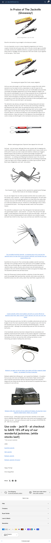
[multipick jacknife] (25, 342)
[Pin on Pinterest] (15, 480)
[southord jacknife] (25, 221)
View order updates (38, 493)
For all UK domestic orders (15, 493)
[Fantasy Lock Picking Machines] (2, 541)
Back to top (25, 498)
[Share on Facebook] (12, 480)
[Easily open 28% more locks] (49, 541)
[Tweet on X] (9, 480)
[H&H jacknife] (25, 282)
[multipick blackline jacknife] (25, 387)
